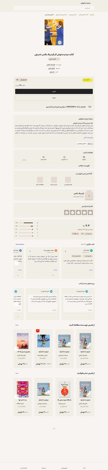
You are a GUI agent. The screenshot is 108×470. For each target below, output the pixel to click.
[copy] (17, 107)
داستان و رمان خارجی (61, 15)
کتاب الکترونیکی (83, 15)
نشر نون (52, 72)
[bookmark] (59, 49)
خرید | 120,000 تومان (54, 467)
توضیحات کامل (88, 137)
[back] (93, 3)
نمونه (54, 98)
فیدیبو (92, 15)
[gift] (54, 49)
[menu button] (14, 3)
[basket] (19, 3)
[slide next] (16, 263)
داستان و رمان (73, 15)
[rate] (90, 212)
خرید (54, 91)
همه (16, 325)
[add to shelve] (68, 180)
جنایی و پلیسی (49, 15)
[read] (40, 180)
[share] (49, 49)
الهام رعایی (51, 68)
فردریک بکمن (51, 65)
